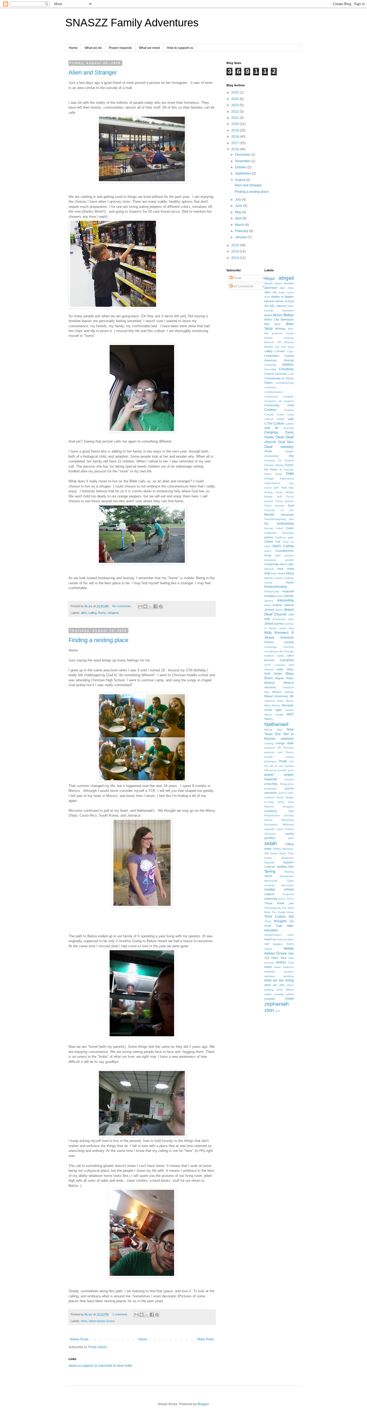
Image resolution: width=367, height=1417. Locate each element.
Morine (276, 705)
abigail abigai (273, 283)
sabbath (269, 829)
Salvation (270, 833)
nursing (269, 743)
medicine (288, 687)
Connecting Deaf (279, 405)
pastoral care (273, 752)
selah (270, 843)
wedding (288, 976)
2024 (235, 99)
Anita (282, 292)
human (279, 595)
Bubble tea (271, 346)
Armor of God (285, 301)
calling (92, 612)
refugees (113, 612)
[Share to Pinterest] (160, 606)
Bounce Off (272, 342)
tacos (281, 898)
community (271, 396)
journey (279, 623)
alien (84, 612)
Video (274, 957)
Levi (266, 651)
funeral (268, 528)
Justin (282, 628)
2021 (235, 118)
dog (291, 455)
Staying (289, 871)
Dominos (269, 460)
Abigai (269, 278)
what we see (274, 985)
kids (291, 628)
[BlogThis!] (145, 606)
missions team (273, 700)
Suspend (288, 894)
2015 (235, 245)
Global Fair (272, 541)
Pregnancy (287, 783)
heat (280, 568)
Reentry (269, 806)
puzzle (289, 788)
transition (271, 930)
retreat (268, 819)
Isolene (277, 605)
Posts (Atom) (97, 1347)
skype (282, 853)
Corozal (269, 414)
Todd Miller (285, 925)
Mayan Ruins (284, 678)
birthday (280, 328)
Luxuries (280, 664)
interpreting (285, 600)
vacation (288, 939)
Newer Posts (79, 1339)
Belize (288, 315)
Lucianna (287, 660)
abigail (286, 278)
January (241, 237)
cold (291, 373)
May (238, 212)
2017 (235, 143)
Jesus (279, 609)
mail (291, 664)
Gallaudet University (279, 532)
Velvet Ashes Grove (101, 1321)
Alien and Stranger (93, 72)
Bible (278, 324)
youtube (269, 998)
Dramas (269, 465)
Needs (268, 729)
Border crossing (279, 337)
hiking (290, 573)
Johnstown (279, 619)
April (239, 218)
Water (268, 967)
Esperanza (287, 478)
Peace (290, 752)
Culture (279, 423)
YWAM (289, 998)
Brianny (289, 342)
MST (290, 714)
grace (267, 550)
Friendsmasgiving (275, 519)
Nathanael (276, 724)
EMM (290, 474)
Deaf (280, 437)
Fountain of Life (279, 510)
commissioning (285, 382)
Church (269, 373)
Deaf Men (286, 442)
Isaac (267, 605)
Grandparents (284, 550)
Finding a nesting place (98, 640)
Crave (280, 414)
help (273, 573)
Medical (269, 682)
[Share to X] (150, 606)
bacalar (269, 310)
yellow (290, 994)
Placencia (270, 770)
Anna (290, 292)
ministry (289, 691)
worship (279, 994)
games (268, 537)
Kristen (269, 642)
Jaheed (289, 605)
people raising (279, 756)
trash (290, 934)
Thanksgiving (272, 907)
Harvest (269, 568)
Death (268, 451)
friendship (287, 514)
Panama (288, 747)
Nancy (268, 718)
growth (289, 559)
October (241, 167)
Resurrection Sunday (279, 815)
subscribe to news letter (115, 1366)
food (291, 505)
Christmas (286, 369)
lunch (267, 664)
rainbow (269, 797)
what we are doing (279, 980)
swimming (270, 898)
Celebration (271, 355)
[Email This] (140, 606)
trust (279, 939)
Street (268, 876)
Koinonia (287, 637)
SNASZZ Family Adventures (132, 23)
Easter (289, 465)
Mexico (277, 691)
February (242, 231)
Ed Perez (271, 469)
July (238, 199)
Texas (268, 903)
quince (282, 792)
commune (270, 387)
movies (289, 709)
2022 (235, 111)
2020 (235, 124)
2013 (235, 258)
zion (269, 1010)
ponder (282, 770)
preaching (270, 783)
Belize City (271, 319)
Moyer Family (273, 714)
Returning (288, 819)
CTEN (268, 423)
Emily (278, 473)
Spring (269, 871)
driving (279, 465)
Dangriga (271, 432)
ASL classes (277, 305)
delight (289, 451)
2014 (235, 251)
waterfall (269, 971)
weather (289, 971)
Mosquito (288, 705)
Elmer (267, 473)
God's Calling (283, 546)
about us (75, 1366)
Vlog (291, 962)
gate (291, 537)
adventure (271, 287)
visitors (281, 962)
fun (266, 523)
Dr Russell (286, 460)
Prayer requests (120, 48)
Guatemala (271, 564)
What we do (93, 48)
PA (279, 747)
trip (274, 939)
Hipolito (269, 577)
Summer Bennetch (279, 885)
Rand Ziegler (285, 797)
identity (289, 595)
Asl (266, 305)
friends (269, 515)
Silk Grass (271, 853)
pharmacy (270, 761)
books (290, 333)
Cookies (270, 410)
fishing (290, 492)
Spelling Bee (285, 866)
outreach (269, 747)
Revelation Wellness (279, 824)
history (279, 577)
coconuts (281, 373)
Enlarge (269, 478)
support (269, 894)
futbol (279, 528)
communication (273, 391)
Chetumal (270, 364)
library (274, 651)
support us (89, 1366)
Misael (268, 696)
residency (270, 811)
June (239, 206)
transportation (273, 934)
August (240, 180)
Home (73, 48)
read (291, 801)
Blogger (203, 1404)
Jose (291, 619)
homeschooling (275, 587)
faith (276, 487)
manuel (269, 669)
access (289, 283)
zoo (277, 1010)
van (266, 943)
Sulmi (290, 880)
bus (283, 346)
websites (269, 976)
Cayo (290, 351)
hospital (269, 595)
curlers (290, 423)
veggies (277, 943)
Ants (267, 296)
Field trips (287, 487)
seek (291, 837)
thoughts (280, 921)
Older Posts (205, 1339)
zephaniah (276, 1004)
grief (277, 555)
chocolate (270, 369)
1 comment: (120, 1314)
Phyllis (283, 761)
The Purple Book (283, 912)
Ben (266, 324)
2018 (235, 136)
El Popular (287, 469)
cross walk (285, 419)
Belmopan (287, 319)
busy (291, 346)
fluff (279, 496)
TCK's (290, 898)
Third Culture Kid (279, 916)
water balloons (284, 967)
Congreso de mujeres (279, 401)
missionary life (284, 696)
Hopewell (288, 591)
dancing (289, 427)
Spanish (269, 862)
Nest (84, 1321)
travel (268, 939)
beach (268, 315)
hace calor (287, 564)
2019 (235, 130)
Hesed (281, 573)
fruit (291, 519)
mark (280, 669)
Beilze (277, 315)
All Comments (243, 286)
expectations (272, 483)
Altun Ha (270, 292)
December (243, 154)
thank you (285, 903)
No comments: (122, 606)
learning (289, 646)
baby (290, 305)
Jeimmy (269, 609)
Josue (268, 623)
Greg (267, 555)
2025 (235, 92)
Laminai (289, 642)
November (243, 161)
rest (291, 811)
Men (267, 691)
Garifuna (280, 537)
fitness (268, 496)
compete (288, 396)
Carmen (280, 351)
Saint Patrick (285, 829)
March (240, 225)
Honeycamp (271, 591)
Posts (237, 278)
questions (270, 792)
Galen (290, 528)
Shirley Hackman (283, 848)
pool (291, 770)
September (243, 173)
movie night (273, 709)
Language (270, 646)
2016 (235, 149)
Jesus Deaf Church (279, 611)
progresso (270, 788)
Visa (283, 957)
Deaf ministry (279, 446)
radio (290, 792)
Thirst (267, 921)
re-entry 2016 (274, 801)
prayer (269, 775)
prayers (289, 779)
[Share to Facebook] (155, 606)
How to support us (180, 48)
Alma (290, 287)
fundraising (285, 523)
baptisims (288, 310)
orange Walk (285, 743)
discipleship (271, 455)
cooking (289, 409)
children (288, 364)
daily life (271, 427)
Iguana (268, 600)
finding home (273, 492)
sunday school (279, 889)
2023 (235, 105)
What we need (149, 48)
